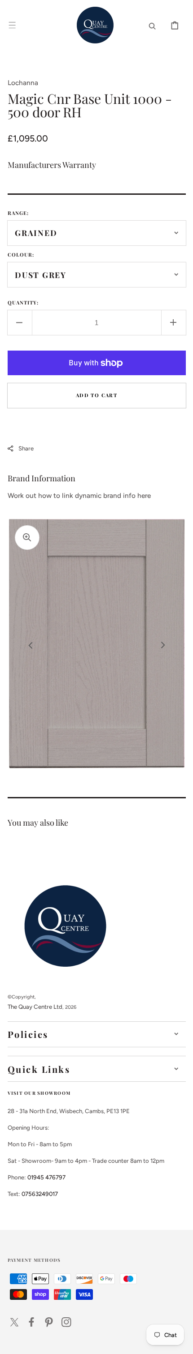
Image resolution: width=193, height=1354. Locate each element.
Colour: (21, 254)
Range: (18, 213)
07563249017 (40, 1193)
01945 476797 (46, 1177)
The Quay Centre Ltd (35, 1006)
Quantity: (23, 302)
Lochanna (23, 82)
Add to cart (96, 395)
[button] (12, 25)
